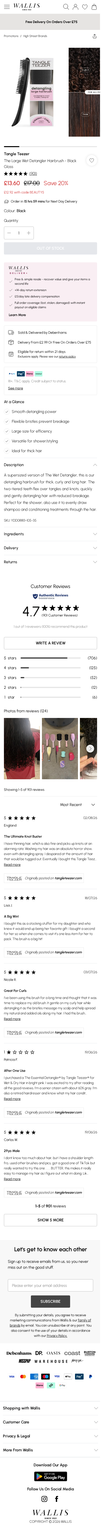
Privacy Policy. (57, 1336)
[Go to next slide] (90, 749)
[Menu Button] (7, 7)
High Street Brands (35, 36)
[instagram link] (44, 1499)
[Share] (94, 36)
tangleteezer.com (68, 878)
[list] (50, 94)
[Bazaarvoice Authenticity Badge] (50, 596)
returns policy (67, 356)
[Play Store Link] (50, 1476)
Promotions (11, 36)
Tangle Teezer (16, 154)
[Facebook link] (57, 1499)
